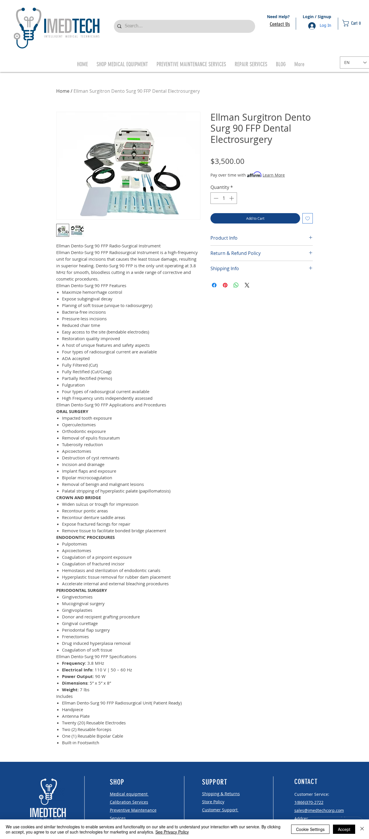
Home (62, 91)
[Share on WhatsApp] (236, 285)
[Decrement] (215, 198)
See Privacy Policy (172, 832)
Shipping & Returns (221, 793)
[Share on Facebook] (214, 285)
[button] (355, 23)
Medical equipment (129, 794)
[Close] (362, 829)
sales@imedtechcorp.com (319, 810)
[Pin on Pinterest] (225, 285)
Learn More (274, 175)
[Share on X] (247, 285)
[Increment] (232, 198)
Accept (344, 829)
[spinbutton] (223, 198)
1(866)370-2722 (308, 802)
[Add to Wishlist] (307, 218)
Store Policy (213, 801)
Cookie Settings (310, 829)
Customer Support (220, 810)
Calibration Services (129, 802)
